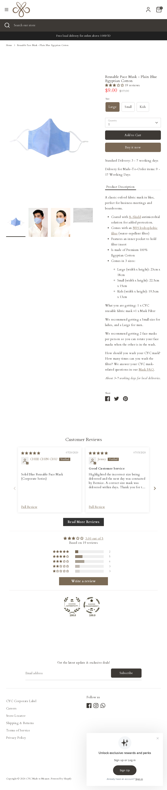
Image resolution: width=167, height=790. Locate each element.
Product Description (120, 187)
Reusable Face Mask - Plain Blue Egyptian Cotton (43, 45)
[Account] (148, 8)
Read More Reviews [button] (83, 522)
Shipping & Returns (20, 723)
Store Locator (15, 716)
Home (9, 45)
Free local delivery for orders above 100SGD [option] (83, 36)
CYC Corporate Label (21, 701)
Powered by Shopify (61, 778)
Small (128, 107)
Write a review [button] (83, 581)
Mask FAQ (146, 370)
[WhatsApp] (102, 705)
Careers (11, 708)
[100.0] (72, 605)
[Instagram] (95, 705)
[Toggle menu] (6, 9)
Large (113, 107)
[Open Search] (7, 25)
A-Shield (135, 217)
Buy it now (133, 147)
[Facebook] (89, 705)
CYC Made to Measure (37, 778)
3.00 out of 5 (94, 538)
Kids (143, 107)
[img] (30, 453)
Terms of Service (18, 730)
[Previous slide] (13, 488)
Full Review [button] (29, 507)
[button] (115, 85)
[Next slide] (153, 488)
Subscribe (126, 673)
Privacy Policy (16, 738)
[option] (49, 141)
